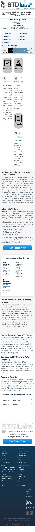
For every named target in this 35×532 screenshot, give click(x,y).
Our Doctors (5, 453)
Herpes (3, 485)
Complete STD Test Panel (8, 467)
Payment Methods (20, 434)
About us (4, 451)
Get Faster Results (19, 137)
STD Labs (6, 12)
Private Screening (23, 451)
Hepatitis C (5, 483)
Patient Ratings (6, 462)
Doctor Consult (22, 455)
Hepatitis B (5, 480)
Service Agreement (25, 518)
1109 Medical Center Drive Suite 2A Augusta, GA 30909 (19, 269)
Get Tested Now (20, 51)
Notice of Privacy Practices (7, 520)
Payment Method (23, 462)
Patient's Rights (29, 520)
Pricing (27, 437)
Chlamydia (21, 467)
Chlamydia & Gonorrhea (8, 472)
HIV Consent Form (19, 520)
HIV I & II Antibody (7, 476)
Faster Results (22, 453)
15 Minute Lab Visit (18, 81)
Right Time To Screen (24, 457)
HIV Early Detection (7, 478)
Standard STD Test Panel (8, 469)
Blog (20, 460)
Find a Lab (4, 460)
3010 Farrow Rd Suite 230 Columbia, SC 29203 (7, 285)
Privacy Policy (16, 518)
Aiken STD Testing (9, 14)
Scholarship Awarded (26, 523)
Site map (4, 457)
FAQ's (3, 455)
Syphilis (4, 474)
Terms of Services (8, 518)
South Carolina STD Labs (21, 12)
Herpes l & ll (22, 476)
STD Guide (21, 483)
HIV (20, 478)
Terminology (22, 485)
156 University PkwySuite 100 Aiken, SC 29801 (7, 268)
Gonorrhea (21, 469)
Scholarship (16, 523)
